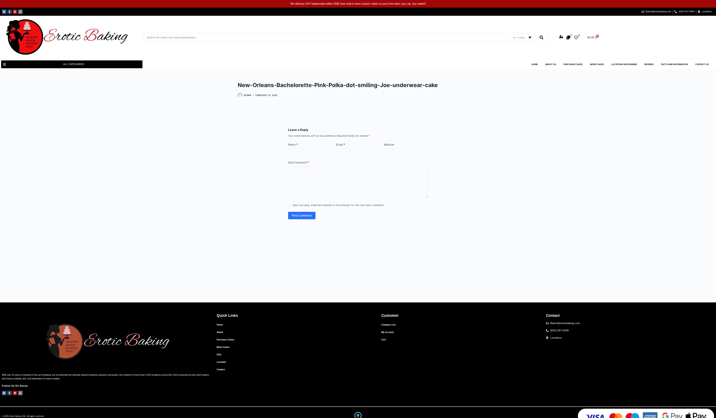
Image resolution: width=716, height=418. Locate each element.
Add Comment (298, 162)
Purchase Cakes (572, 64)
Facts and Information (674, 64)
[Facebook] (4, 12)
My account (387, 332)
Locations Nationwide (624, 64)
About (220, 332)
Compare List (388, 324)
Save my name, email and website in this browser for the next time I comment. (338, 205)
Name (293, 144)
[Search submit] (541, 37)
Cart (383, 339)
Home (535, 64)
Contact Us (702, 64)
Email (340, 144)
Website (389, 144)
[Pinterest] (15, 12)
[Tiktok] (20, 12)
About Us (550, 64)
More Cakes (597, 64)
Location (221, 362)
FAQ (219, 354)
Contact (221, 369)
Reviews (649, 64)
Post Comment (302, 215)
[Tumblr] (9, 12)
